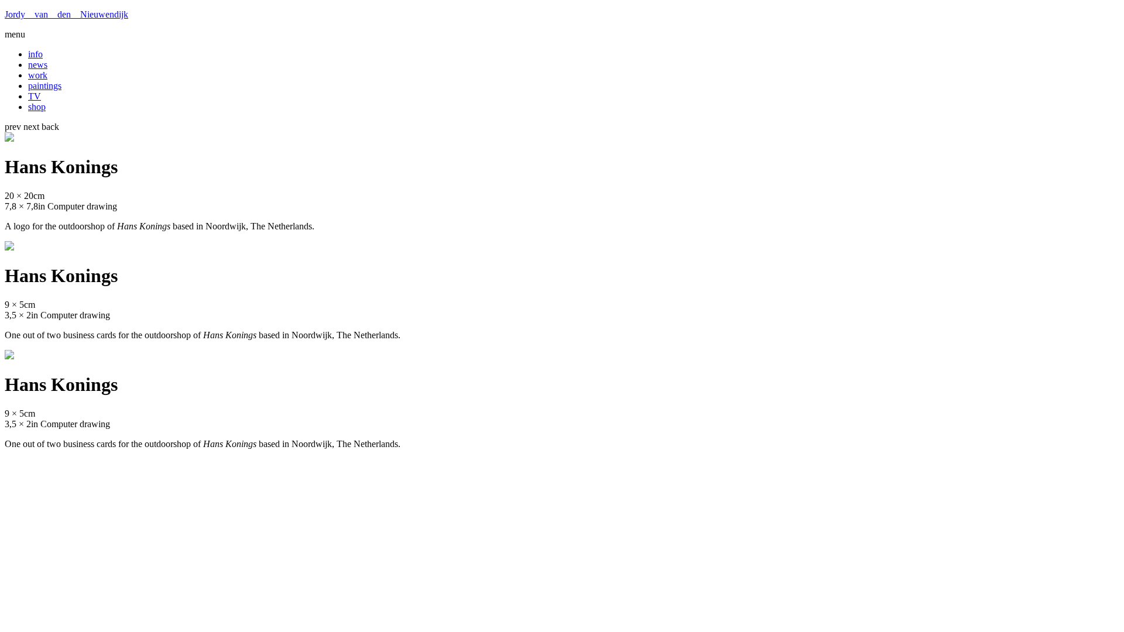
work (37, 75)
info (35, 54)
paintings (44, 86)
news (37, 65)
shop (37, 107)
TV (34, 96)
